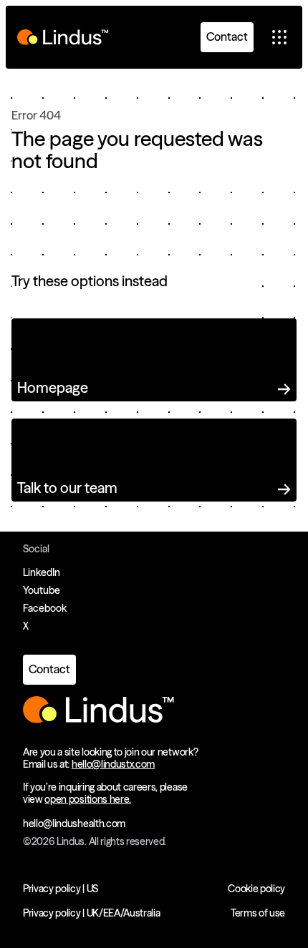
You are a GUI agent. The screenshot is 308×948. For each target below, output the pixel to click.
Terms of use (258, 913)
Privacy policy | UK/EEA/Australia (91, 913)
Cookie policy (256, 888)
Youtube (41, 590)
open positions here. (87, 799)
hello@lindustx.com (113, 764)
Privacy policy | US (60, 888)
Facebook (45, 608)
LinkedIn (41, 572)
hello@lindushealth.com (74, 823)
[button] (279, 37)
